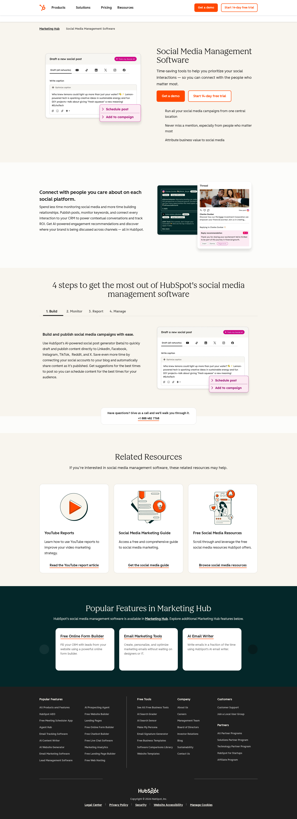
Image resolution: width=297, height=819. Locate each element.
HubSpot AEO (47, 714)
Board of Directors (188, 727)
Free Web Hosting (95, 760)
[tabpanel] (148, 359)
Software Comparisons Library (155, 747)
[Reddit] (172, 778)
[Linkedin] (160, 778)
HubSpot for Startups (229, 753)
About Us (182, 707)
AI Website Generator (51, 747)
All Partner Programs (229, 733)
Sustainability (185, 747)
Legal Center (93, 805)
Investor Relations (187, 734)
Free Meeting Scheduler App (56, 720)
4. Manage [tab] (118, 311)
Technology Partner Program (234, 746)
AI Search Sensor (147, 720)
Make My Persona (147, 727)
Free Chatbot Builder (97, 734)
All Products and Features (54, 707)
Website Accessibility (168, 805)
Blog (180, 740)
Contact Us (183, 753)
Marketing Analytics (96, 747)
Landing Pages (93, 720)
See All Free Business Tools (153, 707)
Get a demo (206, 7)
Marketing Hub (49, 28)
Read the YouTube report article (74, 565)
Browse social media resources (223, 565)
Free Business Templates (151, 740)
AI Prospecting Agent (97, 707)
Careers (181, 714)
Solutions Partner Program (232, 740)
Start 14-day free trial (239, 7)
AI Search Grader (147, 714)
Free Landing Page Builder (100, 753)
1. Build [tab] (51, 311)
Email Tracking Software (53, 734)
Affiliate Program (227, 759)
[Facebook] (113, 778)
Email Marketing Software (54, 753)
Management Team (188, 720)
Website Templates (148, 753)
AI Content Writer (49, 740)
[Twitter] (148, 778)
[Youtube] (136, 778)
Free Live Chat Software (99, 740)
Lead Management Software (56, 760)
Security (140, 805)
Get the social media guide (148, 565)
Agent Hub (45, 727)
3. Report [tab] (96, 311)
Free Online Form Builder (82, 636)
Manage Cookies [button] (201, 805)
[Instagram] (125, 778)
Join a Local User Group (230, 714)
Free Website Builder (97, 714)
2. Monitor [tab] (74, 311)
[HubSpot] (42, 8)
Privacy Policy (118, 805)
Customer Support (228, 707)
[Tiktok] (183, 778)
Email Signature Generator (152, 734)
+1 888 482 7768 (148, 418)
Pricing (106, 7)
